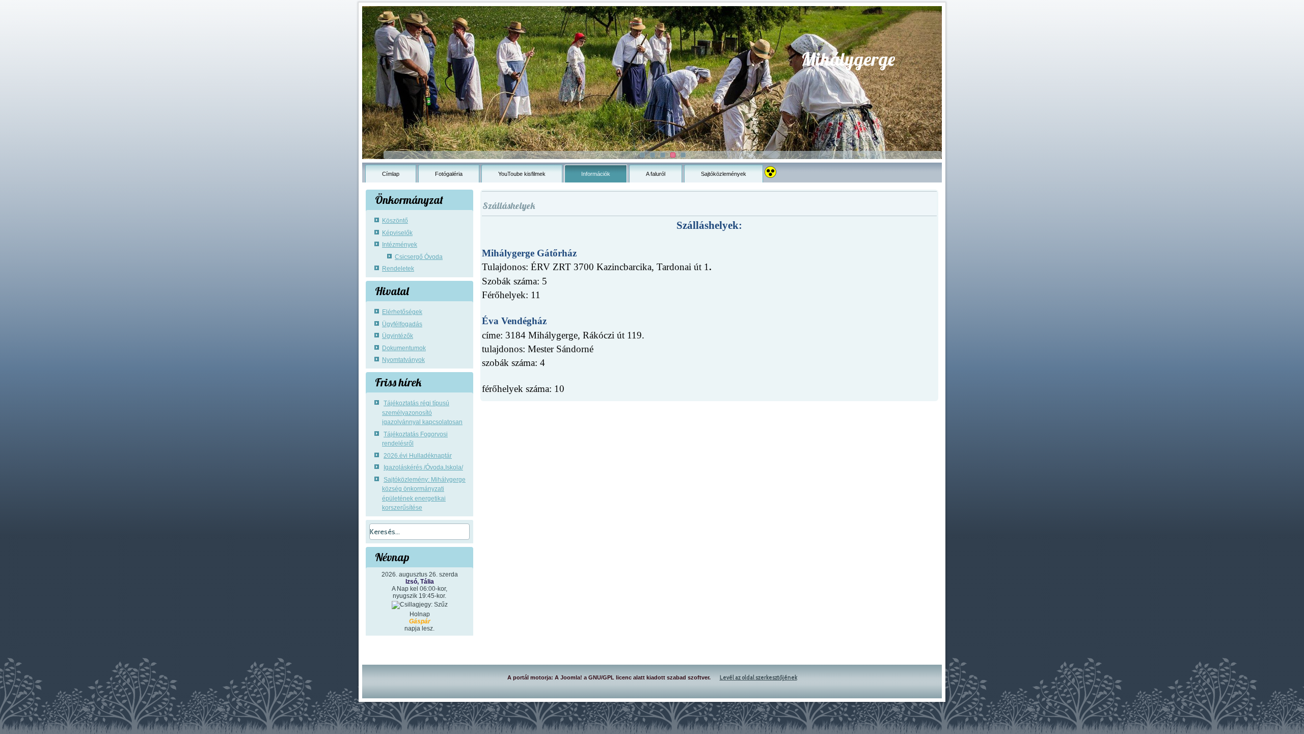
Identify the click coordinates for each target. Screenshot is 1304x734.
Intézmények (399, 244)
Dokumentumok (404, 348)
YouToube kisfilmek (522, 174)
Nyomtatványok (403, 359)
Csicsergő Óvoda (419, 256)
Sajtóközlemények (723, 174)
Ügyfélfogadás (402, 324)
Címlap (390, 174)
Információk (595, 174)
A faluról (655, 174)
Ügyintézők (397, 335)
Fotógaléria (449, 174)
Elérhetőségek (402, 312)
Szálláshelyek (508, 206)
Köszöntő (395, 220)
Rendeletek (398, 268)
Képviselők (397, 233)
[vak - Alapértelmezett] (770, 169)
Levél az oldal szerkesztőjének (758, 677)
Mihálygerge (848, 58)
